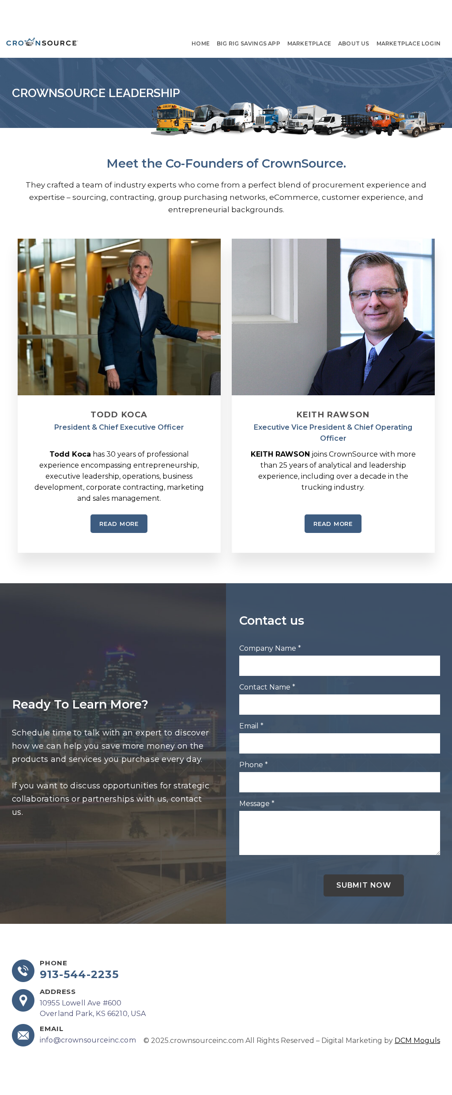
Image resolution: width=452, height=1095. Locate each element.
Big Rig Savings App (248, 43)
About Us (353, 43)
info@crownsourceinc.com (88, 1040)
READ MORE (118, 523)
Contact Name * (267, 687)
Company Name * (270, 648)
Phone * (253, 765)
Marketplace (309, 43)
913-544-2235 (79, 974)
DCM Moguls (417, 1040)
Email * (251, 726)
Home (201, 43)
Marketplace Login (409, 43)
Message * (257, 803)
